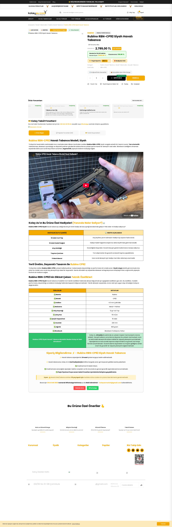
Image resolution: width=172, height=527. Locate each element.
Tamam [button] (163, 524)
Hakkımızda (32, 2)
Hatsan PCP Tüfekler (108, 461)
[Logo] (37, 13)
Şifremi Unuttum (58, 458)
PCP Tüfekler (81, 455)
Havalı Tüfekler (82, 452)
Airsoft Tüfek (82, 461)
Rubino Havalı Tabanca (107, 65)
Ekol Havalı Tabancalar (109, 449)
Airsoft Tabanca (83, 458)
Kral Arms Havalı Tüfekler (110, 458)
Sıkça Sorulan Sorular (44, 2)
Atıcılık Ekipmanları (83, 463)
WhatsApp (93, 388)
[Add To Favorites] (82, 34)
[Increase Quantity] (102, 78)
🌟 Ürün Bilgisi (39, 133)
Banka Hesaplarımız (34, 463)
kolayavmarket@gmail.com (110, 383)
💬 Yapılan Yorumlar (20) (64, 133)
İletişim (141, 2)
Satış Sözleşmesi (33, 461)
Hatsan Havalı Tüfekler (109, 455)
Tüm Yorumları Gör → (137, 100)
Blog (53, 2)
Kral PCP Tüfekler (107, 463)
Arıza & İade (134, 2)
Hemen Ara (79, 388)
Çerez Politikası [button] (76, 524)
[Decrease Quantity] (90, 78)
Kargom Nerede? (123, 2)
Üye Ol (55, 452)
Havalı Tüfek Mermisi (108, 452)
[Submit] (141, 485)
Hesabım (55, 449)
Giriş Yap (55, 455)
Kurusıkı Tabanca (133, 65)
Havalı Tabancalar (121, 65)
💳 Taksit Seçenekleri (92, 133)
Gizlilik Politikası (32, 458)
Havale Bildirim (57, 461)
